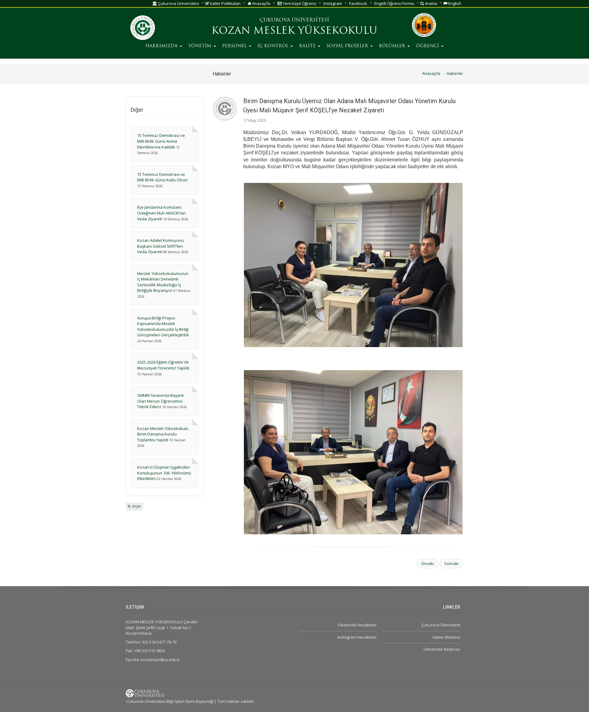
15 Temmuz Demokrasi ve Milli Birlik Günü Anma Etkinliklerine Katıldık (161, 141)
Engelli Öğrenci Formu (394, 3)
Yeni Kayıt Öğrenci (299, 3)
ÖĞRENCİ (428, 46)
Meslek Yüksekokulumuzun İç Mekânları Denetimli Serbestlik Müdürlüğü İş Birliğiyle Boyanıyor (162, 282)
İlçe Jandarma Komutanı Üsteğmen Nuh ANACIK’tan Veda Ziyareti (161, 212)
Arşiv (136, 506)
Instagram (332, 3)
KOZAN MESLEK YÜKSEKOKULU (294, 31)
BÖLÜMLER (393, 46)
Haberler (455, 73)
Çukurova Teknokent (440, 625)
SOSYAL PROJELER (348, 46)
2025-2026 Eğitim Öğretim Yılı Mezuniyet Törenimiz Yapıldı (163, 365)
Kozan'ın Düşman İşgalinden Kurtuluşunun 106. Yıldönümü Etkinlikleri (164, 472)
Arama (430, 3)
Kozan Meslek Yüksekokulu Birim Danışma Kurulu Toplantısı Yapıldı (162, 434)
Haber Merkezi (446, 637)
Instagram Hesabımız (356, 637)
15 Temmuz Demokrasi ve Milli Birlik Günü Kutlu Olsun (162, 177)
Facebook (358, 3)
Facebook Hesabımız (357, 625)
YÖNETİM (200, 46)
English (454, 3)
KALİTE (308, 46)
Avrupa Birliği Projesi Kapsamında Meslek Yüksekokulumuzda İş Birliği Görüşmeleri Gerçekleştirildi (163, 326)
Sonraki (451, 563)
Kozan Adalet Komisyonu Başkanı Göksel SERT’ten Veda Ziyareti (160, 246)
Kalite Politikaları (225, 3)
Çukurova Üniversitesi (178, 3)
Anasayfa (260, 3)
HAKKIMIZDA (162, 46)
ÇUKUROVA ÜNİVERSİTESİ (294, 20)
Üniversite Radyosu (442, 649)
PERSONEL (235, 46)
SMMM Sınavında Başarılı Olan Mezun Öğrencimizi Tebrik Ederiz (160, 401)
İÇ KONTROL (273, 46)
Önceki (427, 563)
